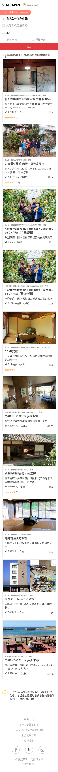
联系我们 (29, 740)
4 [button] (50, 219)
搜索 (29, 46)
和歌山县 (13, 12)
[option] (29, 75)
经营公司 (29, 719)
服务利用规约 (29, 735)
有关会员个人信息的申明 (29, 729)
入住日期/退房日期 (16, 25)
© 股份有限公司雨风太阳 (29, 759)
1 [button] (44, 90)
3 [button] (48, 219)
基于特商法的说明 (29, 724)
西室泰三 (25, 12)
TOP (4, 12)
